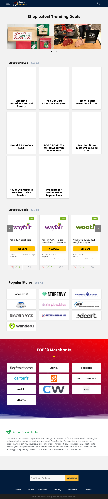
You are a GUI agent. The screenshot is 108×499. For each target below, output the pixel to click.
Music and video (79, 255)
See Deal (22, 248)
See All (35, 63)
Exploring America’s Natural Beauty (21, 103)
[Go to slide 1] (51, 51)
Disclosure (72, 489)
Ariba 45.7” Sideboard (20, 239)
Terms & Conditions (37, 489)
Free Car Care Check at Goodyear (54, 102)
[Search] (98, 3)
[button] (9, 36)
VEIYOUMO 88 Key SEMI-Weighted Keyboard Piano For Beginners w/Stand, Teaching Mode (85, 243)
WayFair (13, 256)
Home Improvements (50, 255)
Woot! (75, 256)
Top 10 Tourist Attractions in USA (86, 102)
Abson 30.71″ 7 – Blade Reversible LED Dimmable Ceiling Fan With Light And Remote (54, 243)
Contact (88, 489)
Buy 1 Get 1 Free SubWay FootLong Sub (86, 148)
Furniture (14, 255)
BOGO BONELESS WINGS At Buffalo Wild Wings (54, 148)
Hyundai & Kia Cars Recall (21, 147)
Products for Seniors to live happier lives (54, 192)
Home (18, 489)
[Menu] (8, 3)
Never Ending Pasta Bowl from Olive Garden (21, 192)
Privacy (57, 489)
